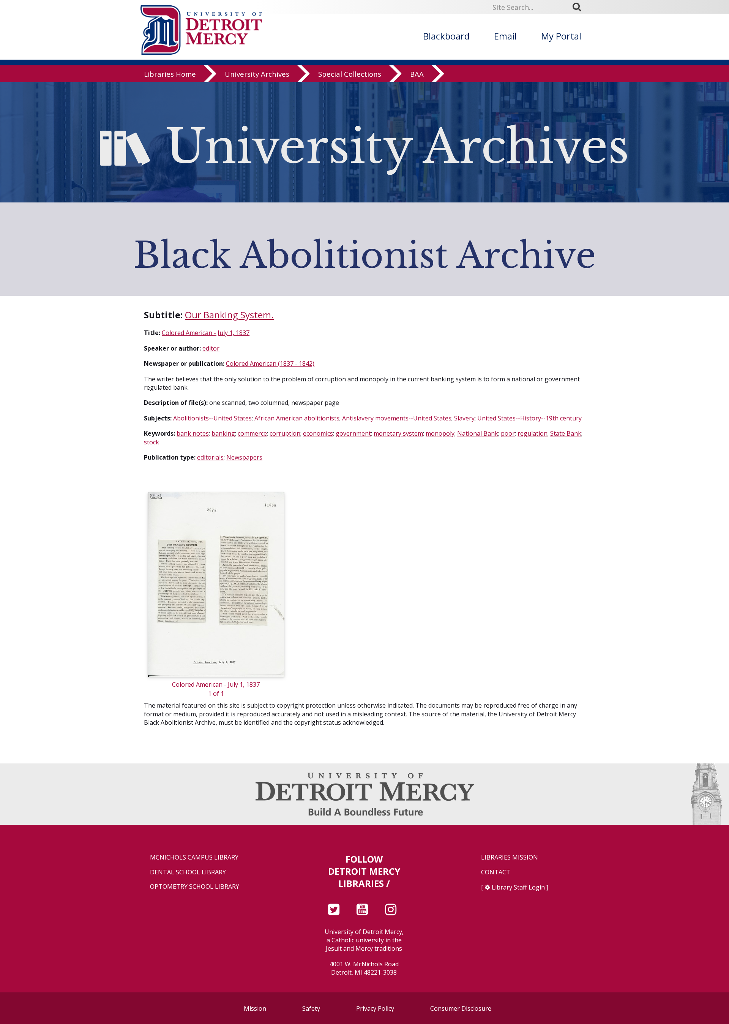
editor (210, 348)
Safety (311, 1008)
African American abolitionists (296, 418)
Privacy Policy (375, 1008)
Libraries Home (170, 74)
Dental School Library (188, 872)
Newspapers (244, 457)
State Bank (565, 433)
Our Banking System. (229, 314)
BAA (417, 74)
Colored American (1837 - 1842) (270, 363)
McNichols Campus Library (194, 857)
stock (151, 442)
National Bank (477, 433)
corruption (285, 433)
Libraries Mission (509, 857)
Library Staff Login (518, 887)
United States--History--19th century (529, 418)
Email (505, 36)
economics (318, 433)
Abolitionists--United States (212, 418)
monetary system (398, 433)
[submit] (579, 7)
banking (223, 433)
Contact (495, 872)
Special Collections (349, 74)
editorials (210, 457)
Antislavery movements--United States (396, 418)
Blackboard (446, 36)
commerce (252, 433)
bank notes (193, 433)
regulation (533, 433)
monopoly (440, 433)
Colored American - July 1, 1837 (205, 333)
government (353, 433)
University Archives (257, 74)
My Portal (561, 36)
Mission (255, 1008)
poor (508, 433)
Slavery (464, 418)
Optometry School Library (194, 886)
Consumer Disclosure (460, 1008)
